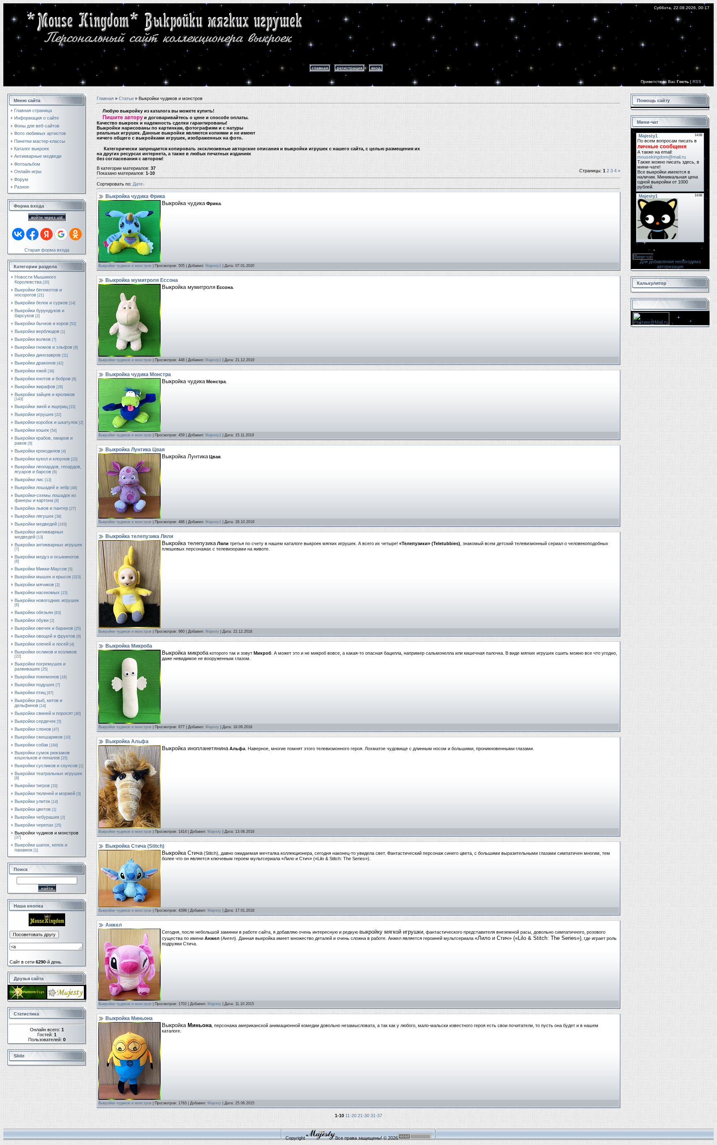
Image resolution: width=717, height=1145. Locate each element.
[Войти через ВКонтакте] (18, 234)
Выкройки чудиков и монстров (46, 832)
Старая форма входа (46, 249)
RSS (697, 81)
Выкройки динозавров (38, 354)
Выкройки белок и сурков (41, 302)
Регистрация (349, 68)
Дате (138, 183)
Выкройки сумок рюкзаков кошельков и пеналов (42, 755)
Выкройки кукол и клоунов (42, 458)
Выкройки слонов (33, 729)
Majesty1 (213, 266)
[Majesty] (65, 997)
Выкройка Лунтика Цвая (135, 450)
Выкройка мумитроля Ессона (141, 280)
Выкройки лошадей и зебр (42, 487)
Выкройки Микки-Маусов (41, 568)
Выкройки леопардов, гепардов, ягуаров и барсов (48, 469)
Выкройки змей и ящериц (41, 406)
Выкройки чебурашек (37, 817)
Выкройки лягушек (34, 516)
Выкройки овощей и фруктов (45, 636)
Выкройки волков (33, 339)
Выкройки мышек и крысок (43, 576)
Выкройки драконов (35, 362)
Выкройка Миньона (129, 1018)
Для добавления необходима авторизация (670, 264)
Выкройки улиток (32, 801)
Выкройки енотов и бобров (43, 378)
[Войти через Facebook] (32, 234)
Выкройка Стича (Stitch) (134, 846)
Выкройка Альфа (127, 741)
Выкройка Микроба (128, 646)
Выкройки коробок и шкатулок (46, 422)
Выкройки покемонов (37, 676)
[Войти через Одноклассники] (75, 234)
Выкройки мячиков (34, 584)
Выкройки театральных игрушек (48, 773)
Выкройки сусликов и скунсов (46, 765)
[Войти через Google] (61, 234)
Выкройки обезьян (34, 612)
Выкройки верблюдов (37, 331)
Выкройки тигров (32, 785)
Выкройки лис (29, 479)
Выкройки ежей (30, 370)
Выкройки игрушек (34, 414)
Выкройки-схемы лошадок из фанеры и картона (45, 498)
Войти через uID (47, 217)
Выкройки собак (31, 744)
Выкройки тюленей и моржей (45, 793)
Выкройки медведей (36, 523)
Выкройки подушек (34, 684)
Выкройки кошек (32, 430)
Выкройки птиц (30, 692)
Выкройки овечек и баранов (44, 628)
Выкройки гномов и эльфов (43, 347)
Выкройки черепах (34, 824)
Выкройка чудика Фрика (135, 196)
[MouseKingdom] (47, 924)
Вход (375, 68)
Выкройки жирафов (35, 386)
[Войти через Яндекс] (46, 234)
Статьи (126, 98)
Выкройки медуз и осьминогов (47, 556)
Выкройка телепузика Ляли (139, 536)
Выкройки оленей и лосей (41, 643)
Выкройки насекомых (37, 592)
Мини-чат (643, 256)
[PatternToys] (28, 997)
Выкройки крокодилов (37, 450)
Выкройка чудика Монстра (138, 374)
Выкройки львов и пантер (41, 508)
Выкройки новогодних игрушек (47, 600)
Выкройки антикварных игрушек (48, 544)
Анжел (113, 925)
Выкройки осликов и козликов (46, 651)
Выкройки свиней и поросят (44, 713)
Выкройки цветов (33, 809)
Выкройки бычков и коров (41, 323)
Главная (320, 68)
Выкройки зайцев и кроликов (45, 394)
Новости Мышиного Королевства (35, 279)
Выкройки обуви (32, 620)
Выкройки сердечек (35, 721)
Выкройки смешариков (39, 736)
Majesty (212, 631)
